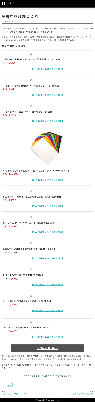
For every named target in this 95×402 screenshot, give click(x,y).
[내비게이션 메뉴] (90, 4)
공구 (9, 385)
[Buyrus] (9, 4)
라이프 (4, 21)
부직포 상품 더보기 (47, 348)
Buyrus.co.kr (53, 400)
